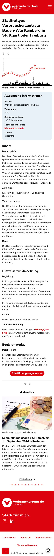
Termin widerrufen (27, 545)
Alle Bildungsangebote (25, 373)
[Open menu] (5, 551)
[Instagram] (4, 521)
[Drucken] (3, 53)
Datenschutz (9, 537)
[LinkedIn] (11, 521)
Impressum (25, 537)
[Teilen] (8, 53)
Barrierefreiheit (43, 537)
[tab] (12, 484)
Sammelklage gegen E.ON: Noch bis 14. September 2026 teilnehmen (25, 439)
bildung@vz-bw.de (14, 128)
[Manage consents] (48, 550)
